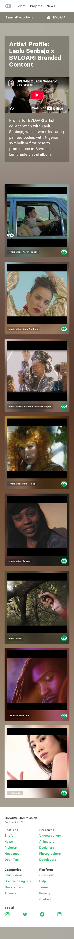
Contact (45, 899)
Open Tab (12, 860)
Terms (44, 887)
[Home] (8, 7)
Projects (36, 6)
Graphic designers (18, 881)
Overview (46, 875)
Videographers (50, 835)
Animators (46, 841)
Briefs (21, 6)
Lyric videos (13, 875)
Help (42, 881)
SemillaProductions (19, 17)
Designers (46, 847)
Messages (12, 853)
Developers (47, 860)
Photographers (50, 853)
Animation (12, 893)
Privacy (44, 893)
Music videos (14, 887)
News (51, 6)
